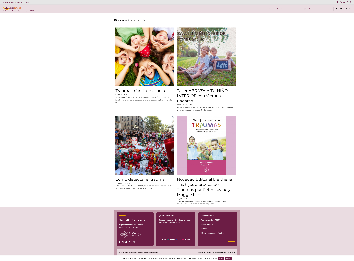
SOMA (187, 239)
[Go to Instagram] (350, 2)
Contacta (328, 9)
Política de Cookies (204, 252)
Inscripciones (295, 9)
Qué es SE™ (205, 229)
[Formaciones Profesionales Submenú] (287, 9)
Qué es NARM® (207, 224)
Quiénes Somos (308, 9)
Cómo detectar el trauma (140, 179)
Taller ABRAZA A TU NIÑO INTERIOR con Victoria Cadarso (202, 95)
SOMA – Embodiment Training (212, 233)
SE (165, 239)
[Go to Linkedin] (338, 2)
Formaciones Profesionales (277, 9)
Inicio (264, 9)
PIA (179, 239)
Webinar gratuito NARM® (210, 220)
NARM (172, 239)
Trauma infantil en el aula (140, 90)
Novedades (319, 9)
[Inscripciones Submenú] (300, 9)
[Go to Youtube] (344, 2)
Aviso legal (231, 252)
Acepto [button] (221, 258)
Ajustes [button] (228, 258)
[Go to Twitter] (341, 2)
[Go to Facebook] (347, 2)
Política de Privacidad (219, 252)
